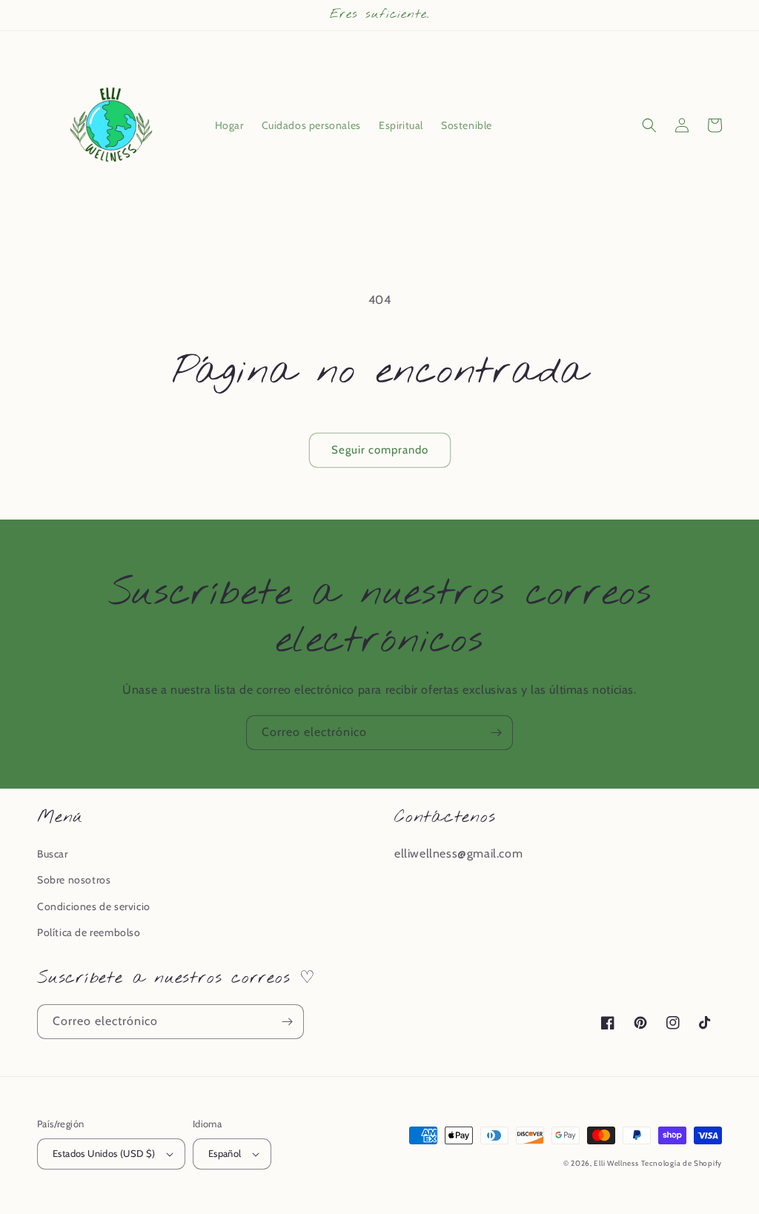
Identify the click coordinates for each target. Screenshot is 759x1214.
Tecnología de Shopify (681, 1163)
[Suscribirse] (496, 732)
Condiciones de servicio (93, 906)
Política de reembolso (89, 932)
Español (225, 1153)
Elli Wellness (616, 1163)
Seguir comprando (379, 450)
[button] (649, 125)
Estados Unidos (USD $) (104, 1153)
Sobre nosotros (73, 879)
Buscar (52, 853)
